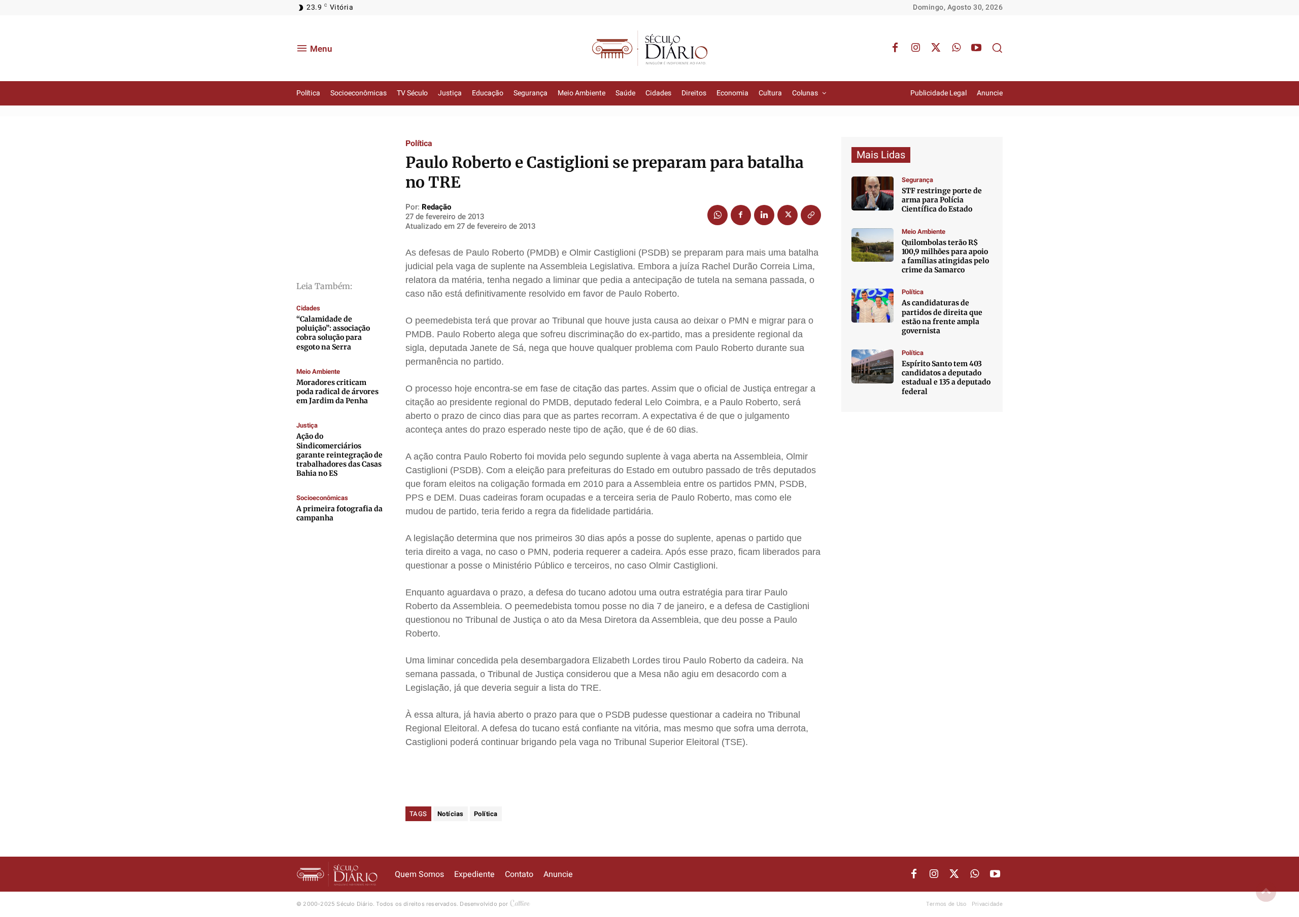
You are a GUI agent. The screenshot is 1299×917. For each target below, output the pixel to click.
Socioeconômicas (322, 498)
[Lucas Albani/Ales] (872, 366)
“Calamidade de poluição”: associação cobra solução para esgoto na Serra (333, 332)
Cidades (308, 308)
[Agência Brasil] (872, 193)
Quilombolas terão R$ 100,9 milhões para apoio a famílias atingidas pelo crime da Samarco (945, 256)
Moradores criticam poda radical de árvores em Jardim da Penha (337, 391)
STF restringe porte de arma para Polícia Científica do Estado (942, 200)
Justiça (307, 425)
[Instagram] (915, 48)
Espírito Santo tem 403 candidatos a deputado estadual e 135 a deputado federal (946, 377)
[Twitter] (936, 48)
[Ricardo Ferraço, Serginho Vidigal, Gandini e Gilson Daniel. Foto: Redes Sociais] (872, 306)
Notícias (450, 814)
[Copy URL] (811, 215)
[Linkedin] (764, 215)
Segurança (917, 180)
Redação (436, 206)
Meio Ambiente (318, 371)
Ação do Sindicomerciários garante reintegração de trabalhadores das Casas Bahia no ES (339, 455)
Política (418, 143)
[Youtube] (976, 48)
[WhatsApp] (956, 48)
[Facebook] (895, 48)
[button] (997, 47)
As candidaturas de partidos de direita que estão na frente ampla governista (942, 316)
